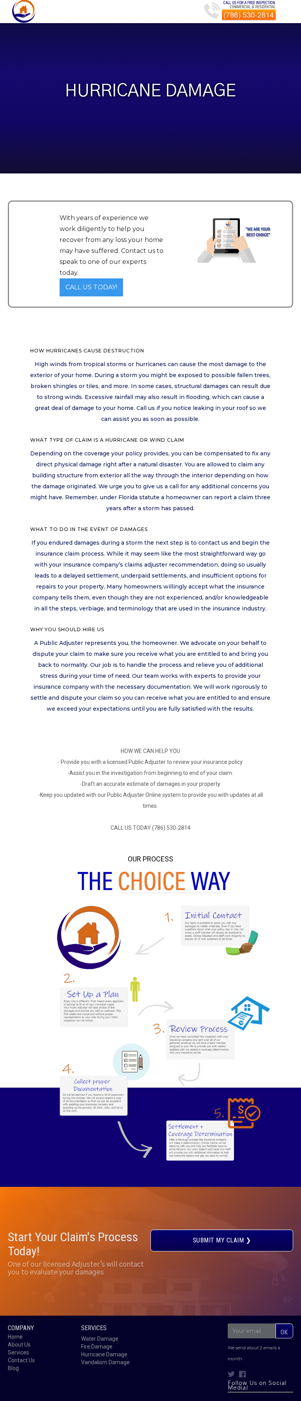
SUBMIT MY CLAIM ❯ (222, 1240)
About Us (19, 1344)
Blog (13, 1368)
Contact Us (21, 1360)
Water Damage (99, 1339)
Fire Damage (96, 1346)
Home (15, 1337)
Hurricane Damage (104, 1354)
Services (18, 1352)
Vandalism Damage (105, 1362)
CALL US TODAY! (91, 287)
